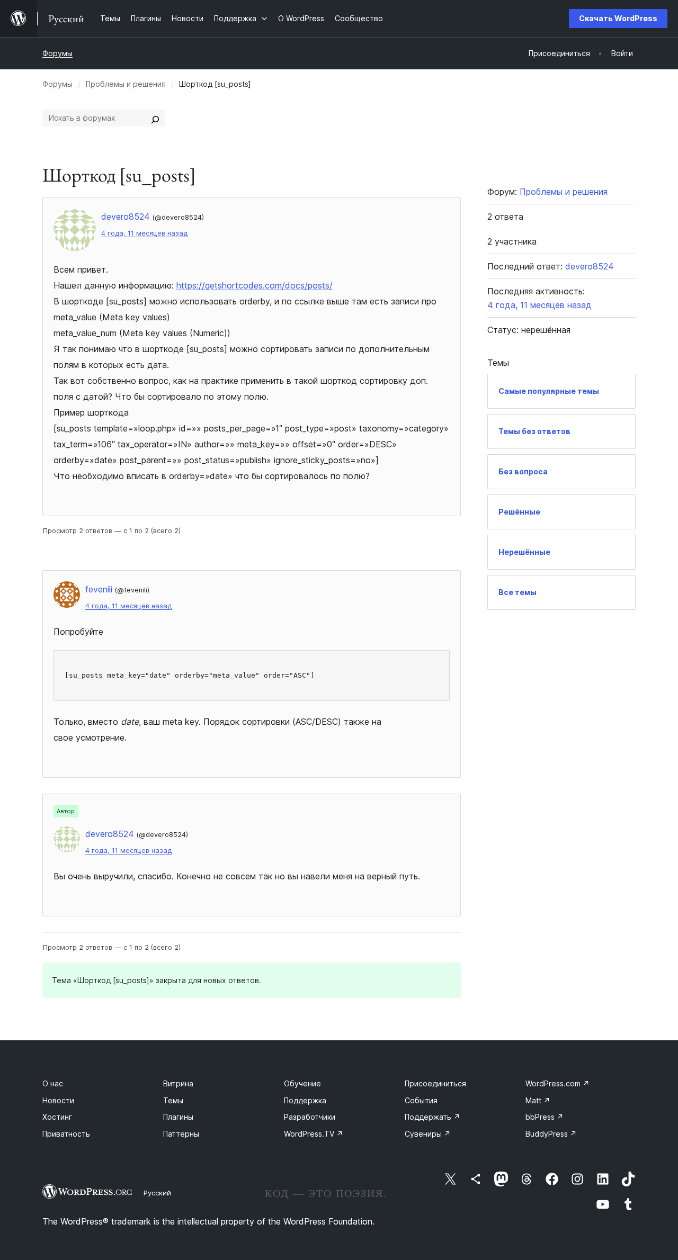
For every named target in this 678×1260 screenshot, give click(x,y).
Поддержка (305, 1100)
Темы (173, 1100)
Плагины (178, 1116)
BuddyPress (551, 1133)
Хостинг (57, 1116)
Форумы (57, 53)
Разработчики (309, 1116)
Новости (58, 1100)
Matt (537, 1100)
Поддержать (432, 1116)
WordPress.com (557, 1083)
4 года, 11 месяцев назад (144, 233)
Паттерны (181, 1133)
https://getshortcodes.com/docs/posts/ (254, 285)
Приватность (66, 1133)
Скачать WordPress (618, 18)
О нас (52, 1083)
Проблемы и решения (126, 83)
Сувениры (428, 1133)
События (421, 1100)
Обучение (302, 1083)
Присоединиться (435, 1083)
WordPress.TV (313, 1133)
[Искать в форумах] (155, 118)
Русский (157, 1193)
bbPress (544, 1116)
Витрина (178, 1083)
